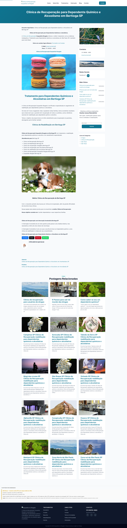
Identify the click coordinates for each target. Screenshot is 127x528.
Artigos (83, 138)
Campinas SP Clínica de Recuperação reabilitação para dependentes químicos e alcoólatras (87, 101)
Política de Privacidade (70, 517)
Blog (80, 3)
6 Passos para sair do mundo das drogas (88, 90)
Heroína (45, 520)
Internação (74, 3)
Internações (67, 520)
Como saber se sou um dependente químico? (85, 95)
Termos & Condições (70, 515)
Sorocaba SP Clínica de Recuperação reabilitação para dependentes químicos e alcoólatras (63, 338)
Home (49, 3)
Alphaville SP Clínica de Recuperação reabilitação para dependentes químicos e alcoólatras (34, 421)
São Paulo (84, 141)
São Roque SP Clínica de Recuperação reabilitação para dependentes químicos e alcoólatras (63, 379)
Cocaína (45, 512)
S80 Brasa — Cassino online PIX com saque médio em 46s (17, 490)
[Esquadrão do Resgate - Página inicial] (29, 3)
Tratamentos (64, 3)
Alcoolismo (46, 510)
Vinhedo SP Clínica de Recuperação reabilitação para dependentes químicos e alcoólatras (91, 379)
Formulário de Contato (58, 43)
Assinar (92, 126)
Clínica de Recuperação (29, 36)
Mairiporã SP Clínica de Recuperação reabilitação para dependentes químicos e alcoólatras (34, 460)
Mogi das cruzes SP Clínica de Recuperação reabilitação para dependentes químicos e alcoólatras (34, 380)
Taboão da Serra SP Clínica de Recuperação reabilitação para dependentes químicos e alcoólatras (91, 339)
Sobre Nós (56, 3)
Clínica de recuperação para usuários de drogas (86, 86)
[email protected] (51, 46)
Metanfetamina (47, 517)
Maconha (45, 515)
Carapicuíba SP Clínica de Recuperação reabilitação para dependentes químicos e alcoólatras (63, 421)
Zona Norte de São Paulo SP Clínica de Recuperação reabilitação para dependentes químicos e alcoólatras (63, 461)
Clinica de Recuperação (87, 139)
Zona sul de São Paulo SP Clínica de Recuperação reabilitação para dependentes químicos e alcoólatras (91, 461)
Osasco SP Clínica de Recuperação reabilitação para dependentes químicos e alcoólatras (91, 421)
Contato (86, 3)
